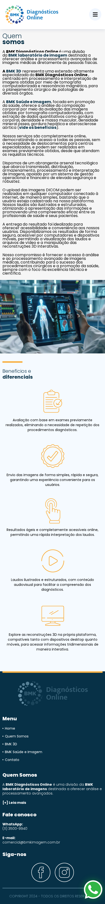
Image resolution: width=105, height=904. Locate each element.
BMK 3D (13, 71)
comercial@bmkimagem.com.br (31, 842)
